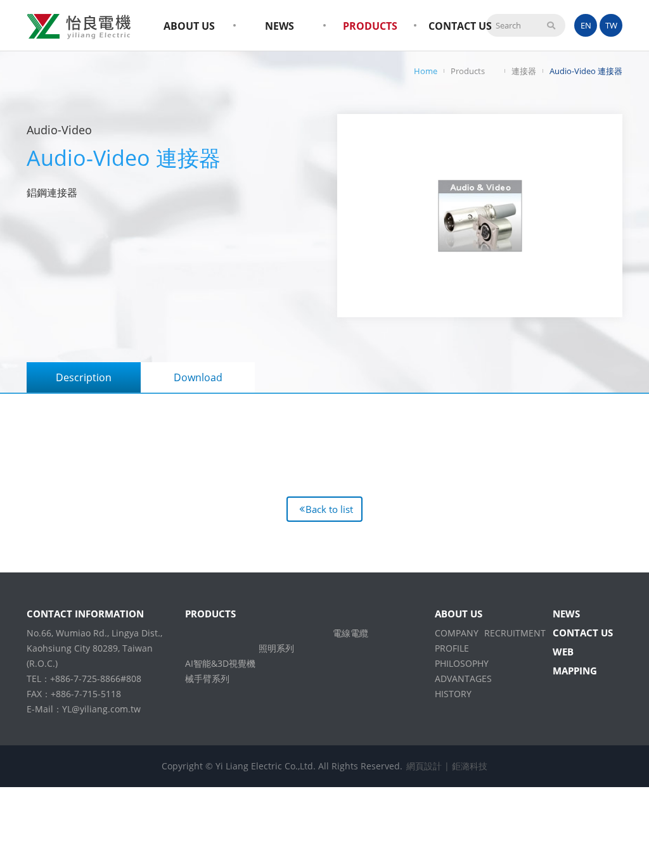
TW (611, 25)
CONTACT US (460, 26)
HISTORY (453, 694)
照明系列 (276, 648)
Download (198, 377)
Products (468, 71)
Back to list (329, 509)
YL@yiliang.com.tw (101, 709)
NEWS (279, 26)
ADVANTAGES (463, 678)
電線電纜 (350, 633)
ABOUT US (189, 26)
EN (586, 25)
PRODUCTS (370, 26)
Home (425, 71)
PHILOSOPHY (462, 663)
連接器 (523, 71)
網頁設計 (424, 766)
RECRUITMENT (515, 633)
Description (84, 377)
